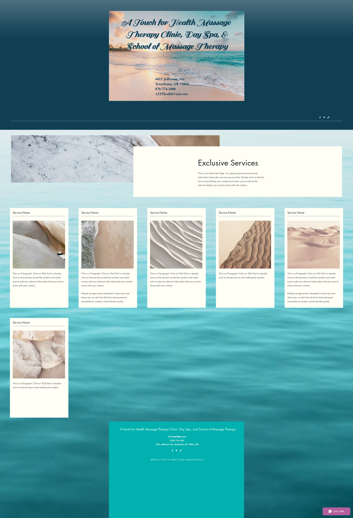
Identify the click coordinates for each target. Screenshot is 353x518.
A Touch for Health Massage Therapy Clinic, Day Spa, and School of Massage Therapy (178, 429)
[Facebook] (320, 117)
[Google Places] (324, 117)
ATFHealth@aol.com (177, 436)
